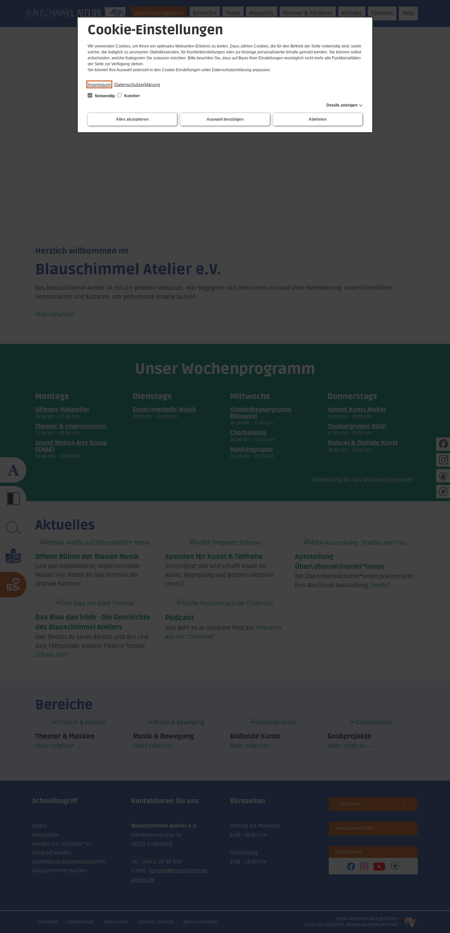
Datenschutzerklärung (137, 84)
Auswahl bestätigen (225, 119)
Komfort (131, 96)
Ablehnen (317, 119)
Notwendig (105, 96)
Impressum (99, 84)
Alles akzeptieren (132, 119)
